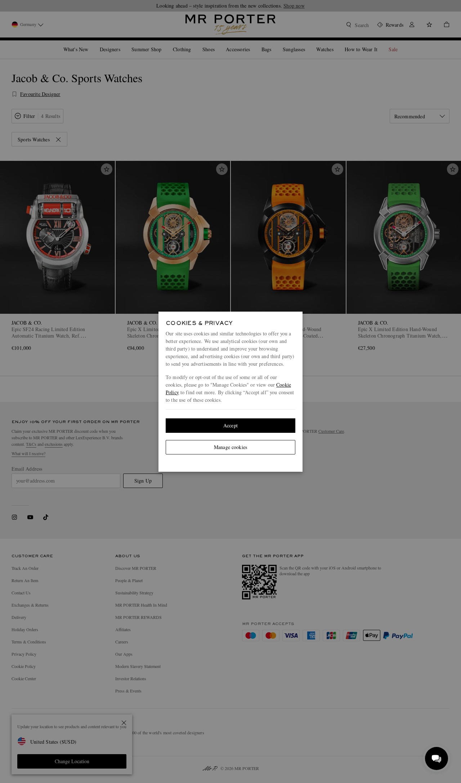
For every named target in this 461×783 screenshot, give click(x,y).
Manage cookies (230, 447)
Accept (230, 425)
